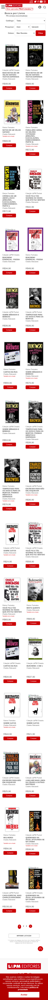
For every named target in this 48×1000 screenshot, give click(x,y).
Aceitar (24, 995)
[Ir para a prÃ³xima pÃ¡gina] (30, 927)
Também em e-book (8, 136)
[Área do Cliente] (42, 6)
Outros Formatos (32, 70)
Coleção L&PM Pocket (34, 193)
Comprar (9, 88)
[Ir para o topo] (40, 949)
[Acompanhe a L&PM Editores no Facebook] (38, 2)
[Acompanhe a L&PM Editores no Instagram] (44, 2)
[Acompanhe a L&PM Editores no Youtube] (41, 2)
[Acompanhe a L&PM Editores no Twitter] (35, 2)
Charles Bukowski (8, 79)
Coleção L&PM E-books (11, 70)
